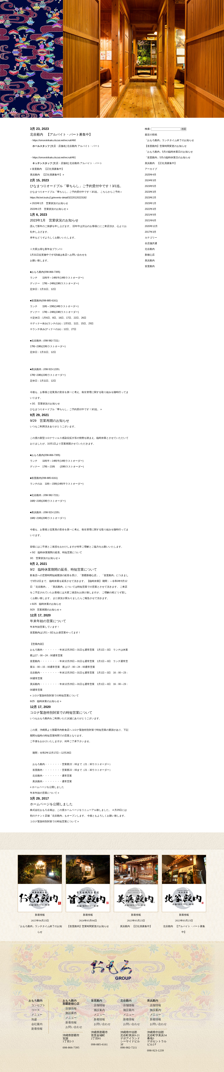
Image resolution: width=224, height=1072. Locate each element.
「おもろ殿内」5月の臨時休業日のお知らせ (169, 151)
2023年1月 (150, 203)
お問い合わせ (73, 1027)
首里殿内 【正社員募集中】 (48, 168)
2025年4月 (150, 174)
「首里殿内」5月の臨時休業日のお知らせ (167, 157)
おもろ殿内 (35, 1000)
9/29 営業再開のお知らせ (44, 609)
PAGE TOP (210, 1004)
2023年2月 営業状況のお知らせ (48, 209)
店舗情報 (71, 1008)
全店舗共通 (151, 243)
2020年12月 (151, 226)
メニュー (36, 1014)
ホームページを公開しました (48, 787)
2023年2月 (150, 197)
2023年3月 (150, 191)
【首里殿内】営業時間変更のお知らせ (166, 146)
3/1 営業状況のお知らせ (46, 403)
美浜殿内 (150, 260)
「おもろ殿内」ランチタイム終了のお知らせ (169, 140)
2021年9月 (150, 214)
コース (35, 1010)
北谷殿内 (150, 249)
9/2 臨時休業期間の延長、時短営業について (57, 552)
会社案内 (36, 1024)
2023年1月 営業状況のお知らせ (50, 203)
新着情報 (36, 1028)
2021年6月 (150, 220)
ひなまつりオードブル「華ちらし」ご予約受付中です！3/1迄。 (65, 409)
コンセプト (38, 1005)
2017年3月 (150, 231)
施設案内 (71, 1013)
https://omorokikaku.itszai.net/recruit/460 (54, 140)
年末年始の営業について (43, 792)
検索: (147, 128)
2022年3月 (150, 209)
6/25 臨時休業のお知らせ (46, 603)
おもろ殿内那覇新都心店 (71, 1002)
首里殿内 (150, 266)
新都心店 (150, 254)
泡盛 (34, 1019)
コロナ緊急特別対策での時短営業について (55, 695)
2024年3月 (150, 180)
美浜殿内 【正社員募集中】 (46, 174)
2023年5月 (150, 186)
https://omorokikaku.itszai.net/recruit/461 (54, 157)
